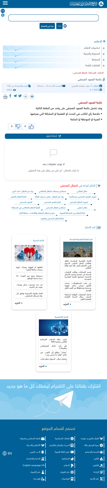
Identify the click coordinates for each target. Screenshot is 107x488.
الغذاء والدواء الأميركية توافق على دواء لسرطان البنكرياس (29, 294)
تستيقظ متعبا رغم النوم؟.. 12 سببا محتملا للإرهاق (29, 277)
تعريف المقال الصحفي (79, 202)
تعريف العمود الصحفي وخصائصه (82, 197)
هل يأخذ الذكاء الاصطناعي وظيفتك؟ (53, 347)
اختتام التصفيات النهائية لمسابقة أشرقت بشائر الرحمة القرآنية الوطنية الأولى (78, 297)
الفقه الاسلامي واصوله (30, 438)
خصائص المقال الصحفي (56, 208)
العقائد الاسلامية (62, 438)
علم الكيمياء (35, 472)
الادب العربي (35, 452)
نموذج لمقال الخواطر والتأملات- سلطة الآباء (37, 213)
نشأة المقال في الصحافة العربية (72, 213)
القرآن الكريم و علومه (90, 438)
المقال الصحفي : (79, 73)
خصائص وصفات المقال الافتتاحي (52, 191)
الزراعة (96, 472)
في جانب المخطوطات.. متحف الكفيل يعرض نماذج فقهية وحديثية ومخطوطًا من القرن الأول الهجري (78, 287)
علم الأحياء (94, 479)
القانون (96, 465)
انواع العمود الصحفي (52, 202)
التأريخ (96, 459)
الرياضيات (65, 479)
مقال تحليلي (82, 208)
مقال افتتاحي (81, 191)
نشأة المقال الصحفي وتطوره (52, 219)
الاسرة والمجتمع (92, 452)
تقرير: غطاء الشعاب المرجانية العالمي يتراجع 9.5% (53, 340)
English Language (32, 465)
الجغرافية (66, 459)
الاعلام (98, 41)
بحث (59, 26)
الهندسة (36, 479)
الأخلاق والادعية (33, 445)
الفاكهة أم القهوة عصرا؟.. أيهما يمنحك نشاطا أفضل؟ (29, 268)
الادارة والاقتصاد (33, 459)
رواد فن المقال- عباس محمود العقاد (49, 197)
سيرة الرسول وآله (91, 445)
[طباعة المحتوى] (5, 96)
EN (2, 11)
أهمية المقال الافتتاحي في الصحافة (26, 208)
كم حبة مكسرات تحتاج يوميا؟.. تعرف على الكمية (29, 286)
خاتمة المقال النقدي (19, 197)
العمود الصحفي (26, 202)
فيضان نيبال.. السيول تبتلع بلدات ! (53, 360)
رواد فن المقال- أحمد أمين (22, 191)
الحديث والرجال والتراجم (59, 445)
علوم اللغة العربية (62, 452)
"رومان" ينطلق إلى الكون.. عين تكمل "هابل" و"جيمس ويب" (53, 353)
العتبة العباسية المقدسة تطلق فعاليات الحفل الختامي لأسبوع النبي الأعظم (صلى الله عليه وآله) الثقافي (78, 264)
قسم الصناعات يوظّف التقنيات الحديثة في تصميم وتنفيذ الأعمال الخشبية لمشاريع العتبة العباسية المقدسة (78, 275)
